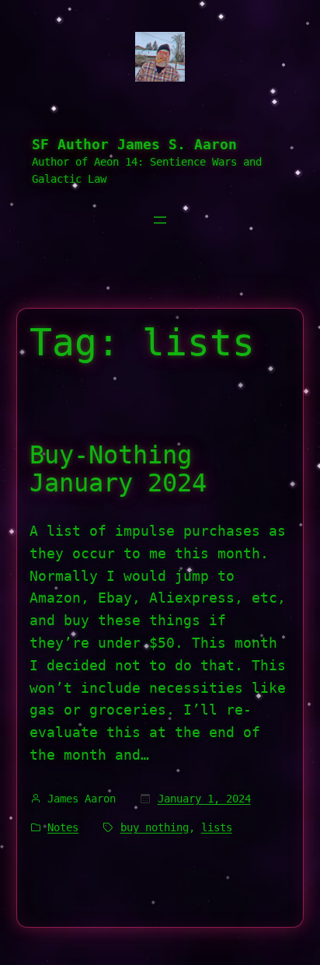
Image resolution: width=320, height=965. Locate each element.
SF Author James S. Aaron (134, 144)
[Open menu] (160, 220)
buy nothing (154, 827)
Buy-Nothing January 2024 (118, 469)
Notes (62, 827)
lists (216, 827)
